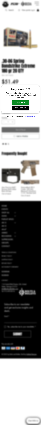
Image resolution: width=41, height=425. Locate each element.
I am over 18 (20, 102)
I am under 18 (20, 108)
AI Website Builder (29, 117)
